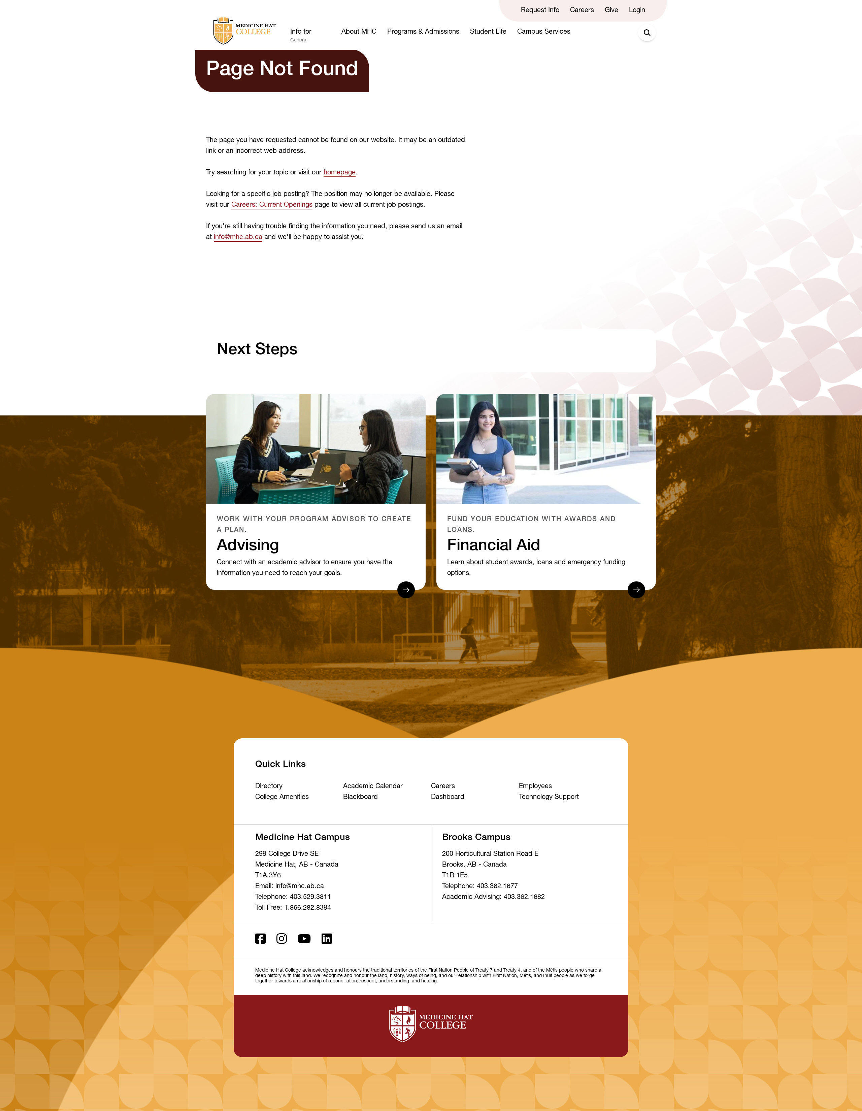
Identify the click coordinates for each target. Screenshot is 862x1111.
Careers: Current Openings (271, 205)
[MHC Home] (243, 31)
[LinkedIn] (327, 939)
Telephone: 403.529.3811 (293, 897)
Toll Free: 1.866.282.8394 (293, 908)
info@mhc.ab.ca (238, 237)
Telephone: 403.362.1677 (480, 886)
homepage (340, 173)
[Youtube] (304, 939)
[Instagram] (281, 939)
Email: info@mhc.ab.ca (289, 886)
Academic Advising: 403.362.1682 (493, 897)
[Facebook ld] (260, 939)
